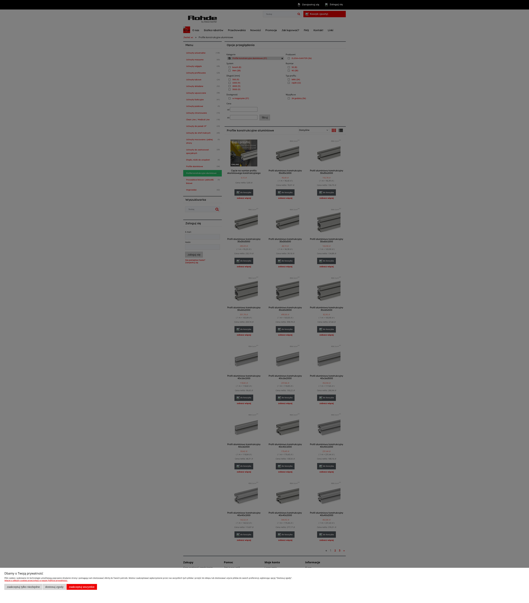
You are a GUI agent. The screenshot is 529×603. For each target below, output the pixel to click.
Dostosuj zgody (54, 586)
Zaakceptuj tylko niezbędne (23, 586)
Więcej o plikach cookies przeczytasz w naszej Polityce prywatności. (36, 580)
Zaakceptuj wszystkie (82, 586)
